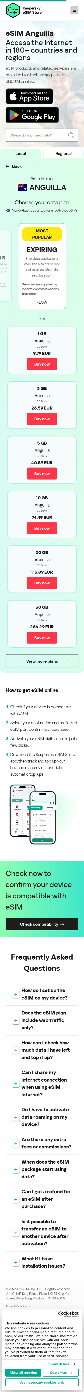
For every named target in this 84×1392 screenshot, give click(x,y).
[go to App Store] (29, 96)
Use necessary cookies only (42, 1382)
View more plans (42, 661)
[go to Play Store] (32, 115)
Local (20, 153)
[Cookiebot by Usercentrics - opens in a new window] (59, 1314)
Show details (59, 1364)
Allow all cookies (23, 1372)
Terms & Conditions (18, 1306)
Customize (58, 1372)
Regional (64, 153)
